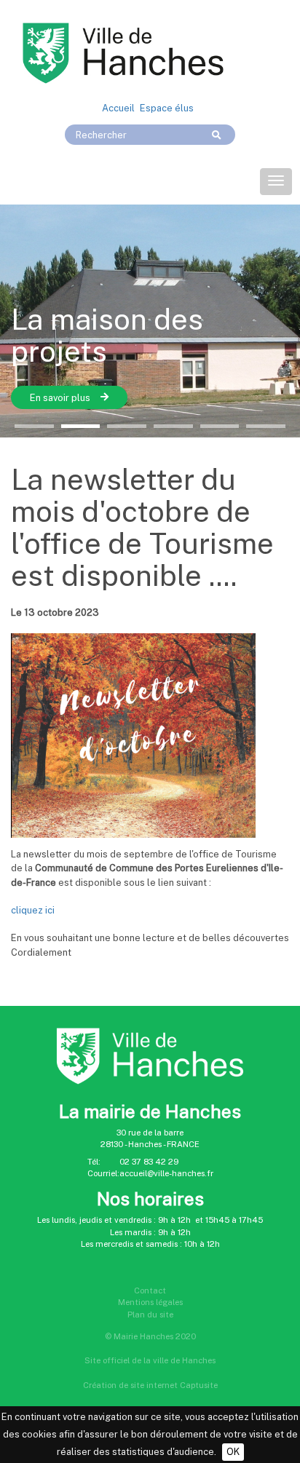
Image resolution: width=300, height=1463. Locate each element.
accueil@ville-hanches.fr (166, 1173)
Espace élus (167, 108)
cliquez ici (33, 910)
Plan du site (150, 1314)
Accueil (118, 108)
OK (233, 1451)
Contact (150, 1290)
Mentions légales (150, 1302)
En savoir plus (155, 397)
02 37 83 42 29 (148, 1162)
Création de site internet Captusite (150, 1385)
